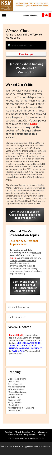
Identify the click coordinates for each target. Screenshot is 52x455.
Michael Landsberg (17, 392)
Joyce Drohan (14, 399)
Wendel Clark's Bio (19, 85)
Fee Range (26, 54)
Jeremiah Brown (16, 389)
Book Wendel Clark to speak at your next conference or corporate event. (25, 286)
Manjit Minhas (15, 402)
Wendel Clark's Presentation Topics (24, 233)
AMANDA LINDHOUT (30, 348)
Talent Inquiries (15, 434)
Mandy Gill (13, 405)
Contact (9, 431)
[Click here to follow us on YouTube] (12, 15)
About (18, 431)
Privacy (41, 434)
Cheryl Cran (13, 381)
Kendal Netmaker (16, 386)
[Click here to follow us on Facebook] (17, 15)
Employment (30, 434)
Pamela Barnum (15, 394)
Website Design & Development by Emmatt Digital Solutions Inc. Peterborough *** (26, 447)
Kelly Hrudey (14, 397)
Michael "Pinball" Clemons (21, 407)
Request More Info (30, 15)
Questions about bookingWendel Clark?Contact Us (26, 68)
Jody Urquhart (15, 384)
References (42, 431)
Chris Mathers (15, 410)
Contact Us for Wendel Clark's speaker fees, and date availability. (25, 214)
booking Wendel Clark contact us (25, 253)
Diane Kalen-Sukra (17, 378)
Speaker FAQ (28, 431)
